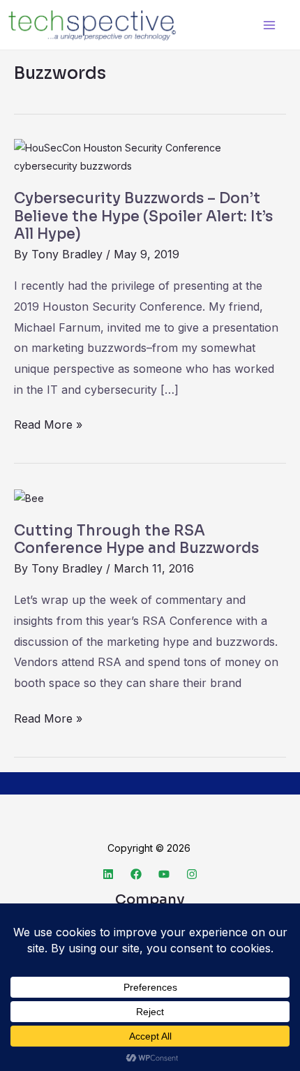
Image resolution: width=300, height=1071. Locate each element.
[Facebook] (136, 874)
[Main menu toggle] (269, 24)
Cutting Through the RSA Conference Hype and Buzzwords (136, 540)
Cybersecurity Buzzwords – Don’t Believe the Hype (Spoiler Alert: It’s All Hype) (143, 216)
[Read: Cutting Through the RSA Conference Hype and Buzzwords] (29, 497)
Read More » (48, 423)
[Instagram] (191, 874)
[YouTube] (164, 874)
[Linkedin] (108, 874)
